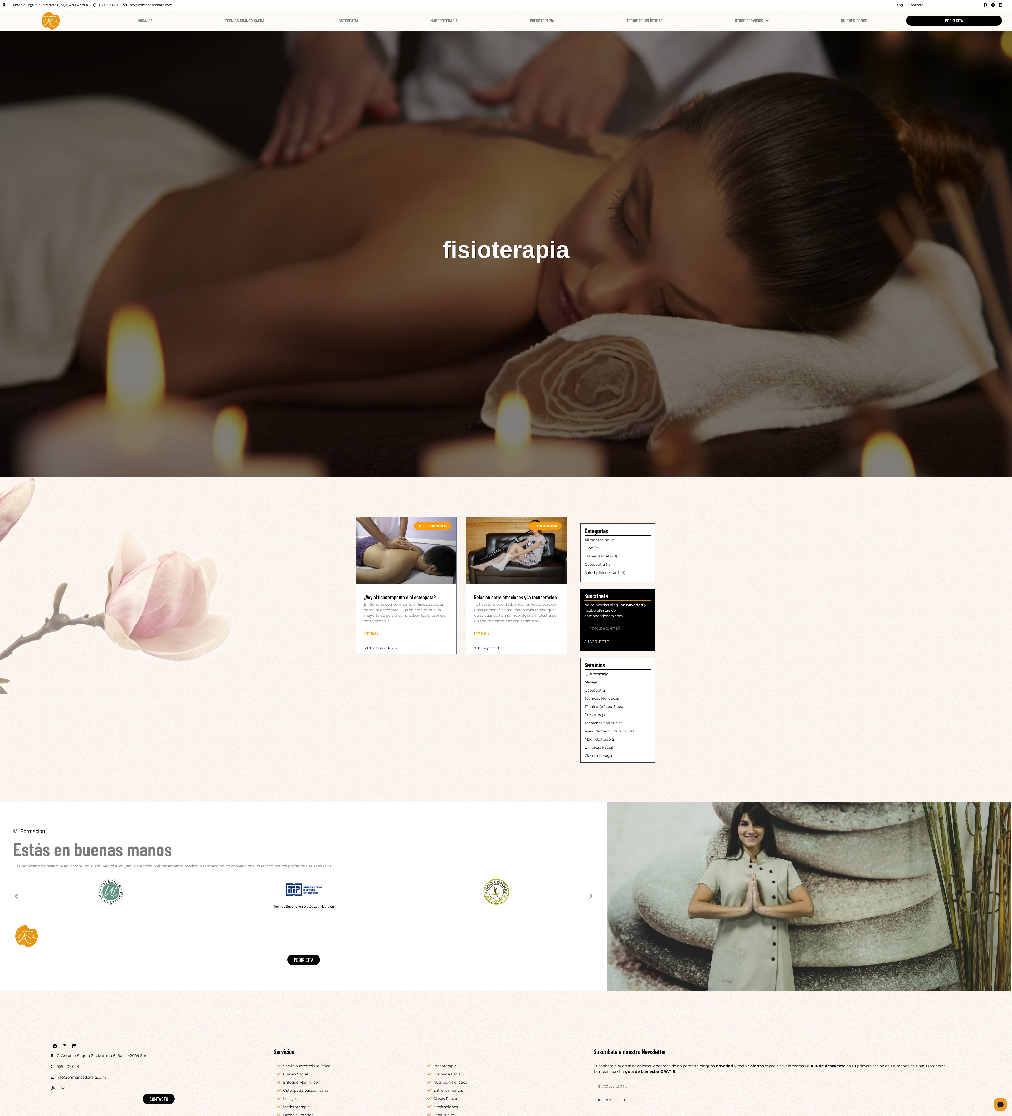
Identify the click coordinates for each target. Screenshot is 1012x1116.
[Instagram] (993, 5)
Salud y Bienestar (601, 572)
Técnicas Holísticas (644, 20)
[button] (16, 896)
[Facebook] (985, 5)
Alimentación (597, 539)
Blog (589, 548)
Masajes (145, 20)
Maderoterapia (444, 20)
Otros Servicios (749, 20)
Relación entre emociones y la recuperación (515, 597)
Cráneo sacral (597, 556)
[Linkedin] (1001, 5)
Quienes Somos (854, 20)
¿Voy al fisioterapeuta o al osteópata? (400, 597)
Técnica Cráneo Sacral (245, 20)
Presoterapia (542, 20)
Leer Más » (371, 634)
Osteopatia (348, 20)
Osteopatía (595, 564)
